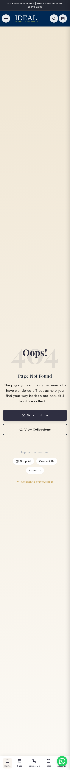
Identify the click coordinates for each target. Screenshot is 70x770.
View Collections (37, 429)
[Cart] (63, 18)
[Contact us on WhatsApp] (62, 761)
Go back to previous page (37, 481)
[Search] (54, 18)
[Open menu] (6, 18)
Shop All (25, 461)
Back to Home (37, 415)
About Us (35, 470)
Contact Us (46, 461)
